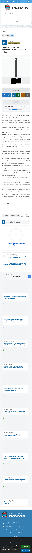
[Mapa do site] (16, 1)
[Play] (14, 102)
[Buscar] (26, 13)
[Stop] (17, 102)
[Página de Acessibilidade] (19, 1)
